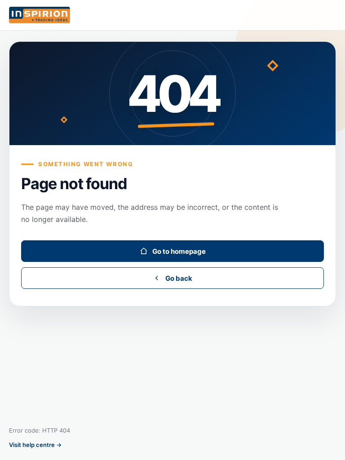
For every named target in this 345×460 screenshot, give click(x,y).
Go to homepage (179, 251)
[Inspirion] (172, 15)
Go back (178, 278)
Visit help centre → (35, 444)
